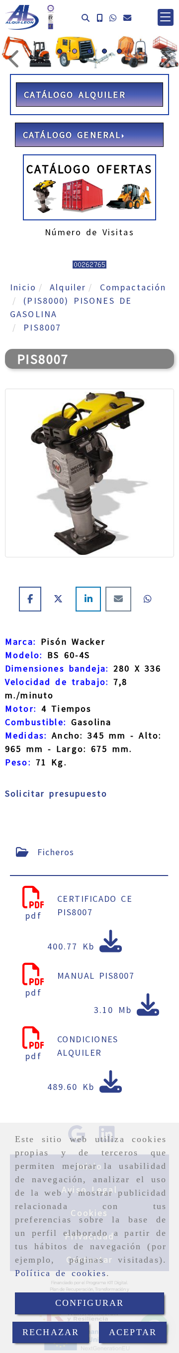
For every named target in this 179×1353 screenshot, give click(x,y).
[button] (166, 17)
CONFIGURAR (89, 1303)
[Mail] (120, 599)
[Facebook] (32, 599)
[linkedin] (90, 599)
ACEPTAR (133, 1332)
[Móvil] (99, 17)
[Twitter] (61, 599)
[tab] (89, 852)
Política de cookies (60, 1273)
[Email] (127, 17)
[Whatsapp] (113, 17)
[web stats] (89, 263)
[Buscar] (85, 17)
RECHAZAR (50, 1332)
